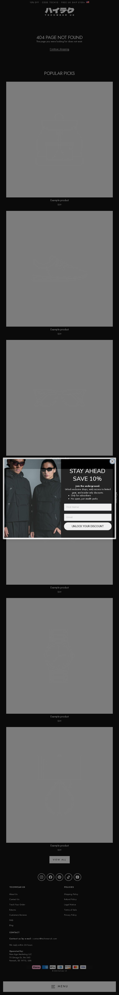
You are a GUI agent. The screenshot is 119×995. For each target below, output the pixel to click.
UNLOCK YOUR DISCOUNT (88, 525)
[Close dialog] (112, 460)
